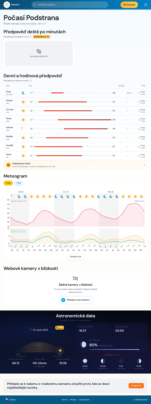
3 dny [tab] (8, 183)
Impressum (84, 399)
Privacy (73, 399)
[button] (144, 4)
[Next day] (59, 330)
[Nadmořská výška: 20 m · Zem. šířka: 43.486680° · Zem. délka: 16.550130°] (44, 23)
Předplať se (136, 385)
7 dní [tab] (18, 183)
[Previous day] (18, 330)
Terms (64, 399)
